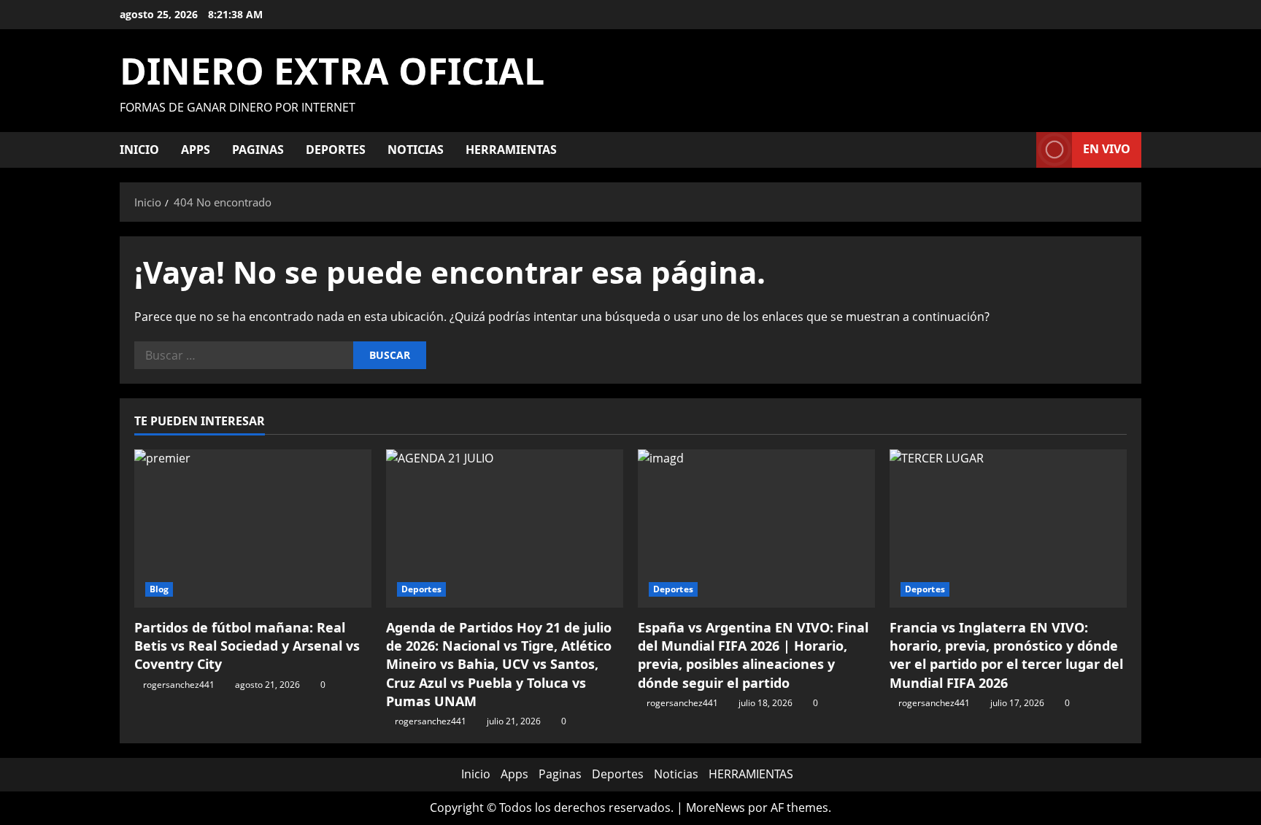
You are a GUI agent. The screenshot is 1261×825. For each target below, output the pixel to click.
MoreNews (715, 807)
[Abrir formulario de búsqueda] (1021, 150)
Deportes (336, 150)
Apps (195, 150)
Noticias (415, 150)
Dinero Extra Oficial (332, 71)
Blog (159, 589)
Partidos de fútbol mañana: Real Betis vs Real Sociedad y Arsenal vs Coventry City (247, 646)
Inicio (139, 150)
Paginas (258, 150)
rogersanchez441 (179, 684)
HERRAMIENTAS (511, 150)
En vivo (1106, 149)
